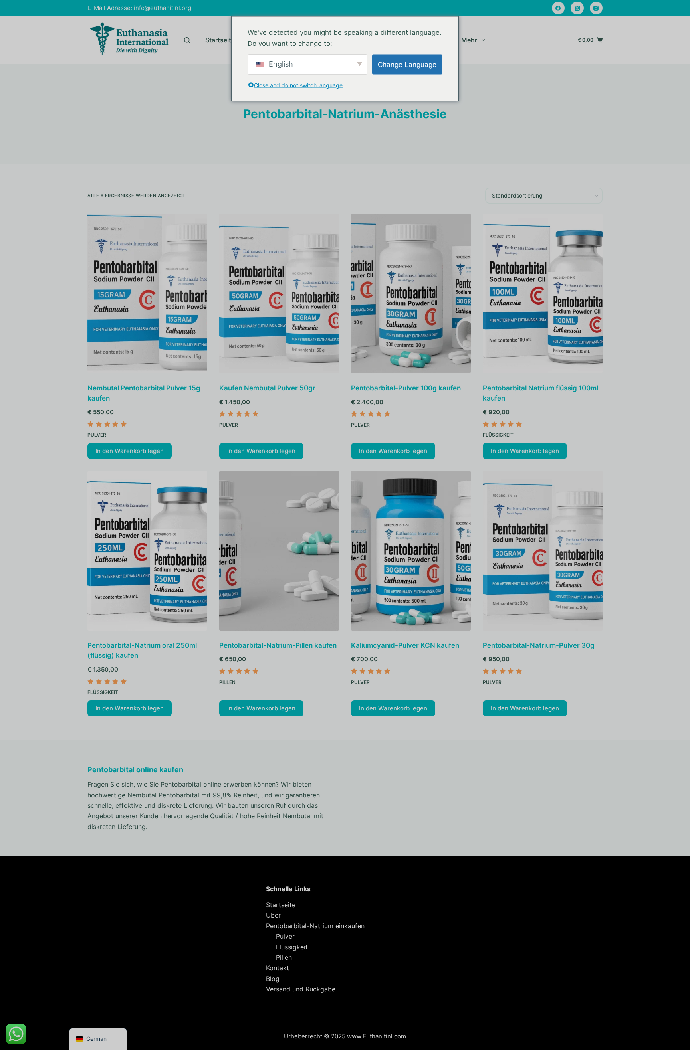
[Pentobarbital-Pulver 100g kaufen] (411, 293)
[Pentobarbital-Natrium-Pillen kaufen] (279, 551)
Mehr (469, 40)
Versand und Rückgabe (300, 989)
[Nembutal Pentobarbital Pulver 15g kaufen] (147, 293)
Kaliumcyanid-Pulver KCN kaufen (405, 645)
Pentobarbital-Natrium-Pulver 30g (539, 645)
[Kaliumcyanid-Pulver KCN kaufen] (411, 551)
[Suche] (187, 40)
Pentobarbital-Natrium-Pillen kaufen (278, 645)
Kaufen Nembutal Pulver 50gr (267, 388)
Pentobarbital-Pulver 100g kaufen (406, 388)
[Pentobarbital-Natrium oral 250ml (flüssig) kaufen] (147, 551)
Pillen (227, 682)
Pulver (96, 435)
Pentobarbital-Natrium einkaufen (315, 926)
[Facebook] (558, 8)
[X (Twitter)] (577, 8)
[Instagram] (596, 8)
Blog (273, 979)
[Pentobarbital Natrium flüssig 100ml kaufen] (543, 293)
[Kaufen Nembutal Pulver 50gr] (279, 293)
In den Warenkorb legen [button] (129, 451)
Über (273, 915)
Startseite (220, 40)
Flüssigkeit (498, 435)
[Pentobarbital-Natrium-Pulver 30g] (543, 551)
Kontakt (277, 968)
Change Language (407, 64)
